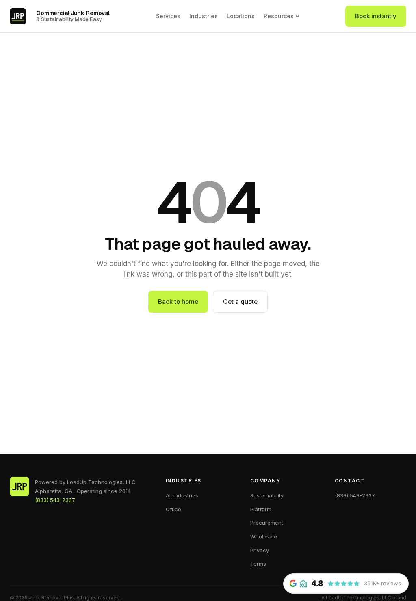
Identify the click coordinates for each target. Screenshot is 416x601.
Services (168, 16)
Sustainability (267, 495)
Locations (241, 16)
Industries (203, 16)
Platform (260, 509)
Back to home (178, 301)
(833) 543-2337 (55, 500)
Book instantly (375, 16)
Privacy (259, 550)
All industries (182, 495)
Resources (279, 16)
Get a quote (240, 301)
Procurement (266, 522)
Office (173, 509)
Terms (258, 563)
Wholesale (263, 536)
